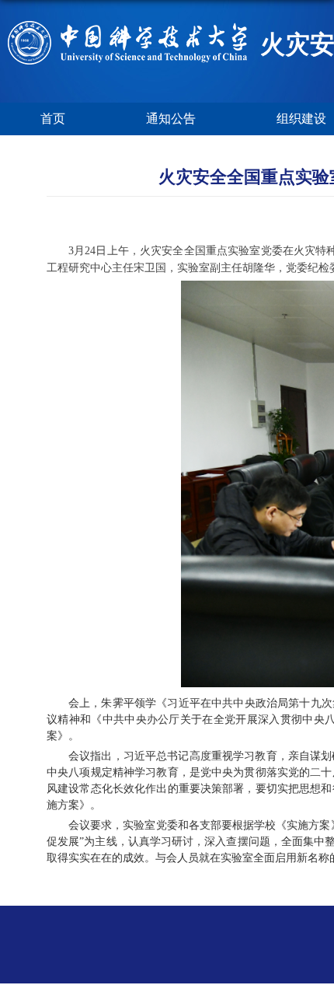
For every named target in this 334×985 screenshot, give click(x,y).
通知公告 (171, 118)
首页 (52, 118)
